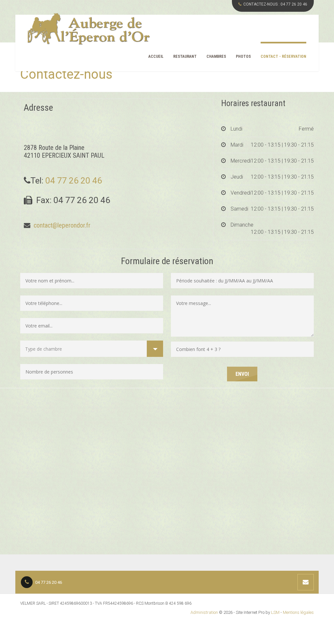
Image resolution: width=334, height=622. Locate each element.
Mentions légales (298, 612)
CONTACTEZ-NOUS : (275, 4)
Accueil (155, 56)
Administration (204, 612)
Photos (243, 56)
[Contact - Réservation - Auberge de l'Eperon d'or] (89, 29)
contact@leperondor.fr (61, 225)
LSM (275, 612)
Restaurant (185, 56)
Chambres (216, 56)
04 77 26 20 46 (73, 180)
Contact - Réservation (283, 56)
